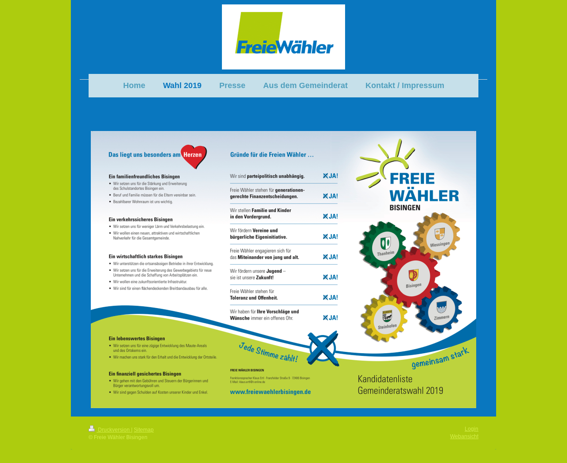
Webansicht (464, 436)
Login (471, 429)
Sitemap (144, 430)
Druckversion (114, 430)
